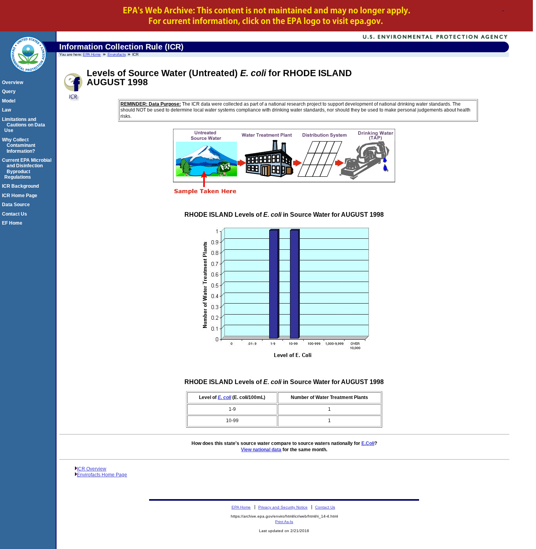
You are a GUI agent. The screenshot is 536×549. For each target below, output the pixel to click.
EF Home (13, 223)
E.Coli (367, 443)
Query (10, 91)
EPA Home (92, 54)
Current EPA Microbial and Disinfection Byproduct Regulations (27, 168)
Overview (13, 82)
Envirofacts (117, 54)
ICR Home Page (20, 195)
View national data (261, 449)
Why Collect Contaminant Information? (19, 145)
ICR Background (21, 186)
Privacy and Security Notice (283, 507)
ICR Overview (91, 469)
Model (9, 101)
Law (7, 110)
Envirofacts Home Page (102, 475)
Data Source (17, 204)
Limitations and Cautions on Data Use (24, 125)
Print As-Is (284, 522)
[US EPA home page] (28, 77)
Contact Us (15, 214)
